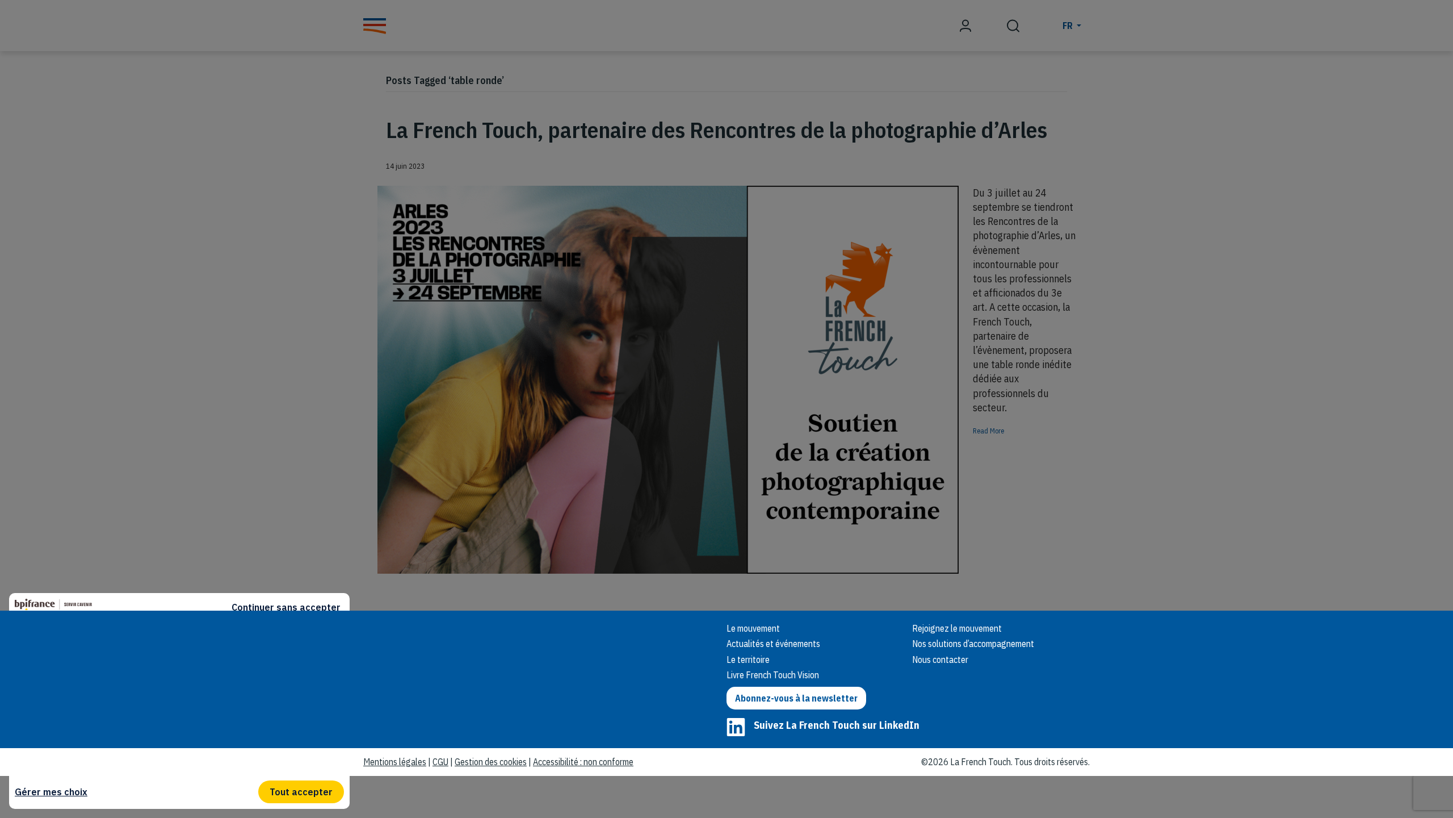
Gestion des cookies (491, 761)
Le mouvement (753, 628)
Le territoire (748, 659)
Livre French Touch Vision (772, 675)
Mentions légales (394, 761)
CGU (440, 761)
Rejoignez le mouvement (957, 628)
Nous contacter (940, 659)
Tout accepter (301, 792)
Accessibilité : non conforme (583, 761)
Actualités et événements (773, 643)
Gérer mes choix (51, 792)
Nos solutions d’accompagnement (973, 643)
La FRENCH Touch (442, 643)
